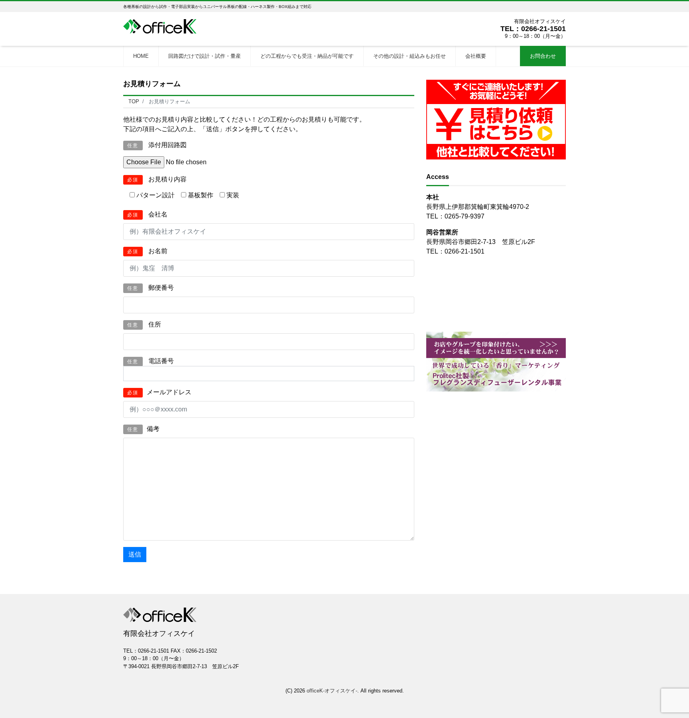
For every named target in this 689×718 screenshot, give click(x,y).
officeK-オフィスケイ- (332, 691)
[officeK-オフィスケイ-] (163, 25)
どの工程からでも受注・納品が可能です (307, 56)
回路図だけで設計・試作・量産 (204, 56)
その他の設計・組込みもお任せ (409, 56)
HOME (141, 56)
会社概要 (475, 56)
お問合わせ (543, 56)
